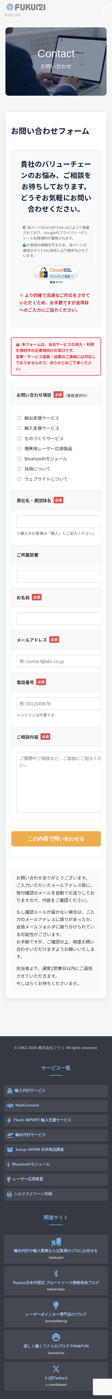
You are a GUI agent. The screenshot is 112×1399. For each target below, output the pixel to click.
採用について (37, 468)
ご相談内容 (33, 737)
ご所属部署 (27, 554)
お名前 (28, 597)
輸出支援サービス (41, 417)
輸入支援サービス (41, 428)
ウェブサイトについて (45, 478)
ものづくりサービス (43, 438)
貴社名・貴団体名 (39, 500)
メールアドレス (37, 639)
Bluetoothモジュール (45, 458)
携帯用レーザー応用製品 (47, 448)
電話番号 (30, 682)
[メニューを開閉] (104, 10)
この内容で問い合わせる (56, 839)
